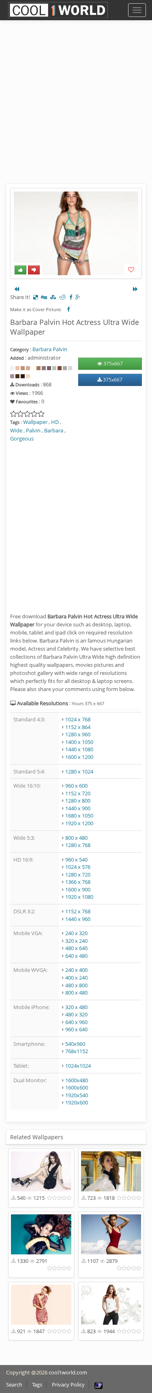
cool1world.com (68, 1372)
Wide (16, 430)
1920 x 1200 (79, 823)
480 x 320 (76, 1014)
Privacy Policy (68, 1384)
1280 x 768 (77, 845)
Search (14, 1384)
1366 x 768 (77, 881)
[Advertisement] (76, 108)
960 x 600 (76, 785)
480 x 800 (76, 985)
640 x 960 (76, 1022)
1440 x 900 (77, 808)
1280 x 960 (77, 734)
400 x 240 (76, 977)
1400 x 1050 (79, 742)
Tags (37, 1384)
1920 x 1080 (79, 896)
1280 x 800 (77, 800)
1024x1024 (78, 1065)
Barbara (53, 430)
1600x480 (76, 1080)
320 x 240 (76, 940)
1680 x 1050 (79, 815)
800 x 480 (76, 837)
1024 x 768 (77, 719)
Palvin (33, 430)
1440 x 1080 (79, 749)
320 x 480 (76, 1007)
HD (55, 422)
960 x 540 (76, 859)
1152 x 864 (77, 727)
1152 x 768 (77, 911)
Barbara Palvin (49, 349)
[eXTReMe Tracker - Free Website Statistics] (98, 1384)
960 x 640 (76, 1029)
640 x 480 (76, 955)
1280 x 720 (77, 874)
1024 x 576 (77, 866)
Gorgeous (22, 438)
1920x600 (76, 1102)
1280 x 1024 (79, 771)
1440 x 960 (77, 919)
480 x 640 (76, 948)
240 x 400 (76, 970)
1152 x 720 (77, 793)
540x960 (75, 1043)
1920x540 (76, 1095)
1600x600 (76, 1087)
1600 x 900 (77, 889)
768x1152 (76, 1051)
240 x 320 (76, 933)
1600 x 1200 (79, 757)
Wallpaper (35, 422)
